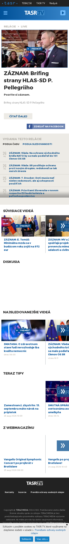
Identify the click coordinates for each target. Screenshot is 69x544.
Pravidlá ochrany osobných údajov (47, 492)
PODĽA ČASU (11, 144)
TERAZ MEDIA (22, 510)
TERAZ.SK (27, 3)
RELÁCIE (10, 26)
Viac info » (42, 539)
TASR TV (40, 3)
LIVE (24, 26)
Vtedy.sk (53, 3)
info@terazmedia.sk (56, 522)
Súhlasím (26, 539)
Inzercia (22, 492)
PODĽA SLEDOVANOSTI (37, 144)
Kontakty (9, 492)
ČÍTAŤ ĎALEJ (18, 116)
